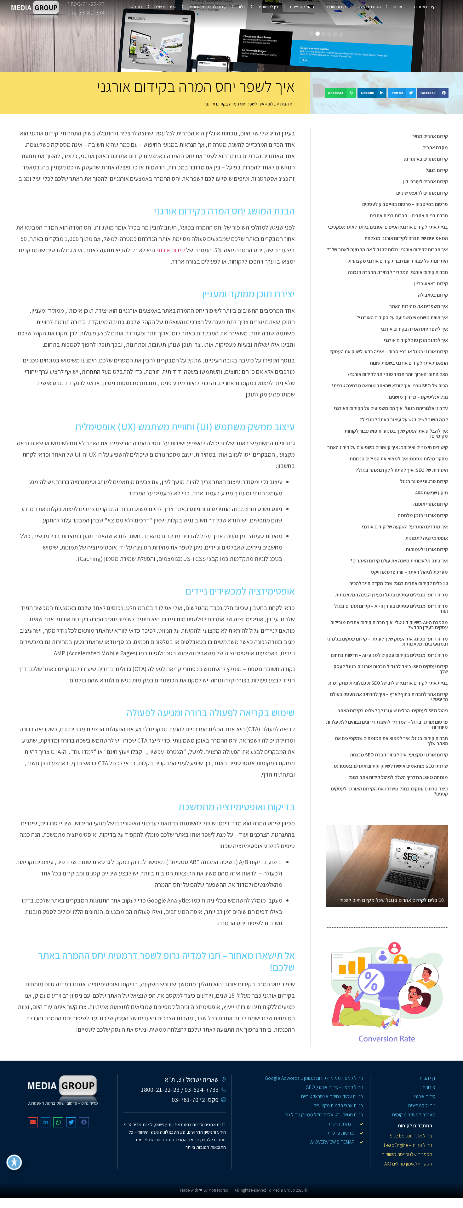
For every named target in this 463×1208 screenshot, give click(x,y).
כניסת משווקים (395, 1154)
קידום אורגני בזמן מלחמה (423, 515)
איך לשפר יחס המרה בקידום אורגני (414, 329)
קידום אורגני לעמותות (427, 549)
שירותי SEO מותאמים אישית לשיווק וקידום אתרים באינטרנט (391, 766)
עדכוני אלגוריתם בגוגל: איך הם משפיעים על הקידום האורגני (391, 408)
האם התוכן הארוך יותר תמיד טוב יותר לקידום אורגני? (397, 374)
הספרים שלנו (165, 6)
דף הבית (287, 104)
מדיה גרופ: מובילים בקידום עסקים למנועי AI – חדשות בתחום (389, 655)
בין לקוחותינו (268, 6)
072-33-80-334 (86, 12)
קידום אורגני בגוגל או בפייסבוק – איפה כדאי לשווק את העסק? (389, 351)
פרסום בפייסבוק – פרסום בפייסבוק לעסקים (405, 204)
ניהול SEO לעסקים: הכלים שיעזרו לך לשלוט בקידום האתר (393, 710)
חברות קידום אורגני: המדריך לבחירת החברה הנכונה (398, 272)
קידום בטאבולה (433, 295)
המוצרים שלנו (369, 6)
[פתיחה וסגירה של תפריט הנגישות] (14, 1162)
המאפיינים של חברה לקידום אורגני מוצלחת (406, 238)
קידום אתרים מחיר (430, 136)
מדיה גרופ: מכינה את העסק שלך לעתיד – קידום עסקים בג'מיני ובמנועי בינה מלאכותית (387, 641)
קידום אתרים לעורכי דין (425, 181)
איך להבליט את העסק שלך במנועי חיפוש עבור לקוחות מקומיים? (396, 433)
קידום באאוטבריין (431, 283)
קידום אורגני (336, 6)
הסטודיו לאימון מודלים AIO (408, 1163)
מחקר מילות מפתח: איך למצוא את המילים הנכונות (399, 458)
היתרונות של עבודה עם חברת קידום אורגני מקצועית (398, 261)
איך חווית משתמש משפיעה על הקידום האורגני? (402, 317)
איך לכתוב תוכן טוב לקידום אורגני (416, 340)
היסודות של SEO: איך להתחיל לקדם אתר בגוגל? (402, 470)
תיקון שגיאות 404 (431, 492)
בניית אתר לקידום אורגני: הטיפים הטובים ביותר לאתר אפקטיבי (388, 227)
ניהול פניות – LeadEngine (408, 1145)
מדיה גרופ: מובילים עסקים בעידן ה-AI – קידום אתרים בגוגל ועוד (391, 608)
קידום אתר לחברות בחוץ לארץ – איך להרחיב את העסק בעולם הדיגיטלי (389, 697)
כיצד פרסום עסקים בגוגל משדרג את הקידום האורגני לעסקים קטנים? (389, 791)
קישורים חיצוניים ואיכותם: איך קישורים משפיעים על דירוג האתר (387, 447)
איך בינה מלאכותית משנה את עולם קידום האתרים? (399, 560)
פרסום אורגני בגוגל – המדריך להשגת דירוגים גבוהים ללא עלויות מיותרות (387, 724)
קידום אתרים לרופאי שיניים (422, 193)
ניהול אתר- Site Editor (411, 1135)
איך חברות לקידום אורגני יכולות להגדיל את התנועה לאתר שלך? (387, 249)
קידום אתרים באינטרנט (425, 159)
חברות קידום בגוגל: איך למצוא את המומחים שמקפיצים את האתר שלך (391, 741)
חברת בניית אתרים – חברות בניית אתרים (409, 215)
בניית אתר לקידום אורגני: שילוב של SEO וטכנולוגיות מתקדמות (388, 683)
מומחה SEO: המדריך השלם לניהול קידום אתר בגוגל (398, 777)
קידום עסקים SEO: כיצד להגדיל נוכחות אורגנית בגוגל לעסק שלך (391, 669)
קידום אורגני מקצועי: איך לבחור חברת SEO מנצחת (399, 754)
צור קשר (136, 6)
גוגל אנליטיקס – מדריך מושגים (418, 397)
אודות (397, 6)
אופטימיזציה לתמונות (426, 538)
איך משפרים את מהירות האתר (418, 306)
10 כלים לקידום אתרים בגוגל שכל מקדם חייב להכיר (399, 583)
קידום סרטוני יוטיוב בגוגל (424, 481)
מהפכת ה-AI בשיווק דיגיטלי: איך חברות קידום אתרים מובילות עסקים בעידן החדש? (389, 625)
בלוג (242, 6)
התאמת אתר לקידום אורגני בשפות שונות (409, 363)
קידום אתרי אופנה (430, 504)
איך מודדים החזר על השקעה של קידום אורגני (405, 526)
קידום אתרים (425, 6)
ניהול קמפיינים (302, 6)
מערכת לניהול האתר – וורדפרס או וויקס (409, 572)
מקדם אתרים (435, 147)
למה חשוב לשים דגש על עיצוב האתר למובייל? (404, 419)
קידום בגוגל (437, 170)
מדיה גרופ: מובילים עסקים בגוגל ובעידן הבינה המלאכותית (391, 594)
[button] (433, 93)
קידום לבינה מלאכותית (207, 6)
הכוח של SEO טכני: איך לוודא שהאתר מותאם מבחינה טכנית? (389, 385)
